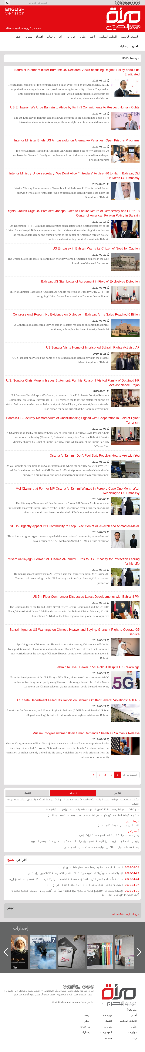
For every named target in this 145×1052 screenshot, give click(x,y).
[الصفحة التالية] (99, 775)
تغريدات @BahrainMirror (125, 914)
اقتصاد (39, 36)
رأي (61, 36)
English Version (14, 11)
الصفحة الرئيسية (129, 36)
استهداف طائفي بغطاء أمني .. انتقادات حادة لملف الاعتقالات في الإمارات (93, 885)
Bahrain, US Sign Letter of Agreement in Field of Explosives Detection (90, 281)
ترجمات (51, 36)
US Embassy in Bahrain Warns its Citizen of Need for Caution (96, 248)
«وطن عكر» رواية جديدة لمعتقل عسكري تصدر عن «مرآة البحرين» (103, 946)
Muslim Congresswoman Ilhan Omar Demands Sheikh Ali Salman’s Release (86, 733)
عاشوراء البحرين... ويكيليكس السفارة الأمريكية (47, 944)
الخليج (135, 46)
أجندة (19, 36)
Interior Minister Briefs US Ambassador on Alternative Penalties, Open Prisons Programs (77, 140)
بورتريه (108, 1026)
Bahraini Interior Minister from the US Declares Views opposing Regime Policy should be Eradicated (77, 72)
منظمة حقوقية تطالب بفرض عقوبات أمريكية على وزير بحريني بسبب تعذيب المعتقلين (93, 815)
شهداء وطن (19, 939)
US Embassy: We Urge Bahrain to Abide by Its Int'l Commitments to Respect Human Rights (75, 107)
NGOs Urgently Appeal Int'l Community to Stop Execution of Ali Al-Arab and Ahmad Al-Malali (75, 526)
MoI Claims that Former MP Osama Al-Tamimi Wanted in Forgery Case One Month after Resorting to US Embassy (78, 491)
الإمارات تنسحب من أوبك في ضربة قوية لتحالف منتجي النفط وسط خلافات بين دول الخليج (83, 873)
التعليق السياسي (108, 36)
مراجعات (85, 1026)
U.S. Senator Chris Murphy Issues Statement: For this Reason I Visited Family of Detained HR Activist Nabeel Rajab (73, 383)
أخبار (92, 36)
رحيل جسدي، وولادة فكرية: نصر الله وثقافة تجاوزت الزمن (109, 833)
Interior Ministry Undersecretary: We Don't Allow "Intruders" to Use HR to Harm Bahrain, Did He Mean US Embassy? (74, 176)
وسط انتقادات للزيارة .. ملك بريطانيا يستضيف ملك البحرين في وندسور (101, 847)
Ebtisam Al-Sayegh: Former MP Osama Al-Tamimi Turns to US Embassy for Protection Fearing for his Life (73, 561)
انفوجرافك (106, 1032)
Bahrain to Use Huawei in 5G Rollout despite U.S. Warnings (98, 667)
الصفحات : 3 (130, 774)
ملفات (28, 36)
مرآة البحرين (123, 18)
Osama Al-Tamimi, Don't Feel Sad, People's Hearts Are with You (95, 455)
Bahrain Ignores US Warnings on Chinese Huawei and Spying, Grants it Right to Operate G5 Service (75, 632)
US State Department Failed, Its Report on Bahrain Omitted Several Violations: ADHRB (78, 700)
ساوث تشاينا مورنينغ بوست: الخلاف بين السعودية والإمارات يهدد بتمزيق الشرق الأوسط (92, 809)
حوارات (71, 36)
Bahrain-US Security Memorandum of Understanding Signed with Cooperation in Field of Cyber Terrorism (73, 420)
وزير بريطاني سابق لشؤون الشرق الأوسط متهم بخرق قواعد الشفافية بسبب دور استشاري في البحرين (85, 841)
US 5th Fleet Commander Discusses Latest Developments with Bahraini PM (86, 596)
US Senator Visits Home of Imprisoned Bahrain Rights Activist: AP (93, 347)
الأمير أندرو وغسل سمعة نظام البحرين (118, 823)
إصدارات (123, 46)
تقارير (82, 36)
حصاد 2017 (75, 939)
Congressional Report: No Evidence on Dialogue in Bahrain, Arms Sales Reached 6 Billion (76, 314)
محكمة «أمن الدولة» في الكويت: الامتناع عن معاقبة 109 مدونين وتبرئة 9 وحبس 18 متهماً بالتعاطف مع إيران (74, 879)
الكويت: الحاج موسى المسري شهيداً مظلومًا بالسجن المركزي (98, 867)
